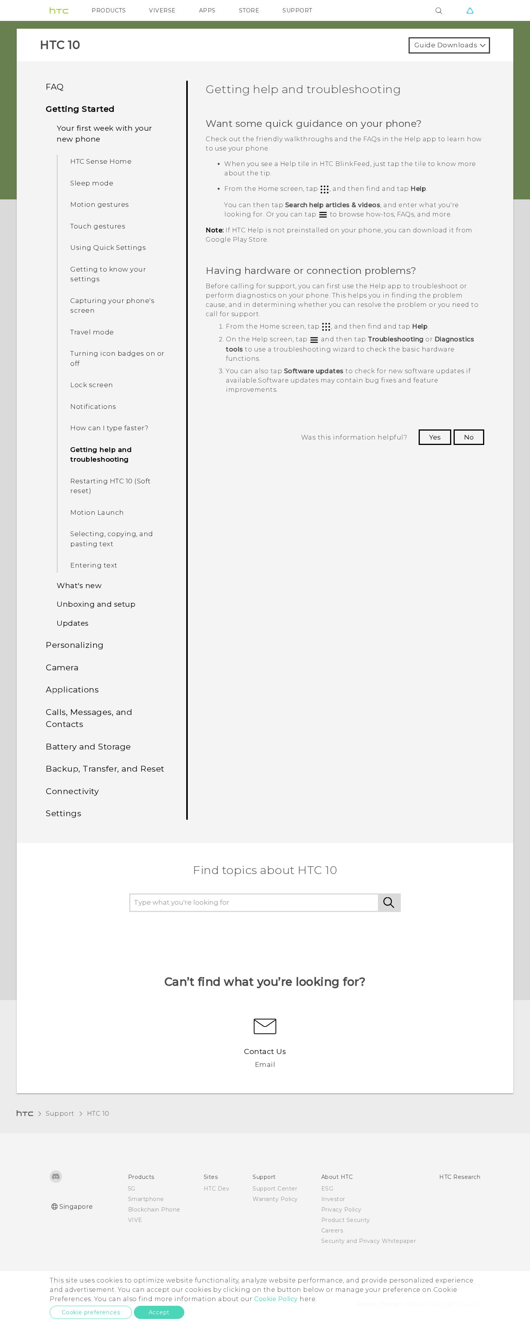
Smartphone (146, 1199)
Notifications (93, 406)
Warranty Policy (275, 1199)
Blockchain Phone (154, 1209)
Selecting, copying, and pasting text (111, 539)
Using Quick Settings (108, 247)
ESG (327, 1188)
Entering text (94, 565)
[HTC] (59, 10)
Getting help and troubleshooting (101, 455)
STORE (249, 10)
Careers (332, 1230)
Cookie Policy (276, 1299)
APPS (207, 10)
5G (131, 1188)
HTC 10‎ (98, 1113)
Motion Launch (97, 512)
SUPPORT (297, 10)
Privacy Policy (341, 1209)
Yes (435, 437)
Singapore (76, 1206)
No (469, 437)
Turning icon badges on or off (117, 358)
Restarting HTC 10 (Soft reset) (110, 486)
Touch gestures (97, 226)
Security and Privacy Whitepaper (368, 1240)
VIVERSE (162, 10)
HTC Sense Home (101, 161)
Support (60, 1113)
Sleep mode (91, 183)
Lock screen (91, 385)
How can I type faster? (109, 428)
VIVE (135, 1220)
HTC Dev (217, 1188)
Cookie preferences (91, 1312)
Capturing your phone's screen (112, 306)
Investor (333, 1199)
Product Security (345, 1220)
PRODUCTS (109, 10)
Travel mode (92, 332)
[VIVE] (469, 10)
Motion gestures (99, 204)
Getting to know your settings (108, 274)
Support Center (275, 1188)
